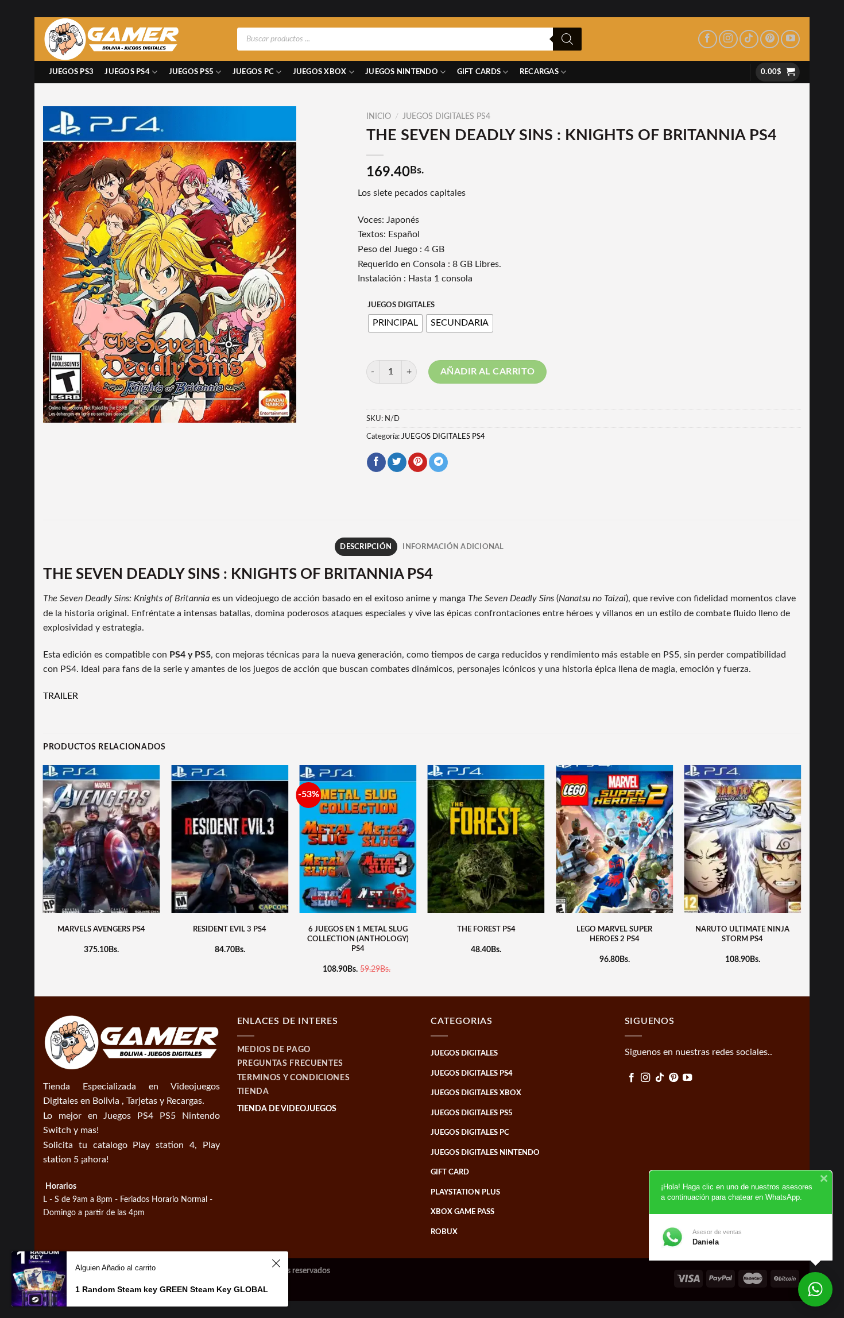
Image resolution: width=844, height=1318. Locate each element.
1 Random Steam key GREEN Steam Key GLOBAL (171, 1289)
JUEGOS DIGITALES (401, 305)
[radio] (395, 323)
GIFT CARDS (479, 71)
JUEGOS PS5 (191, 71)
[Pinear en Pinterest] (417, 462)
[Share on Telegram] (438, 462)
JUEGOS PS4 (127, 71)
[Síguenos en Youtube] (790, 39)
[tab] (366, 547)
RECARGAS (539, 71)
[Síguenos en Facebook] (707, 39)
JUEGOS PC (253, 71)
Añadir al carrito (487, 371)
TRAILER (60, 696)
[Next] (800, 879)
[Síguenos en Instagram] (728, 39)
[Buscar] (567, 39)
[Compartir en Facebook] (376, 462)
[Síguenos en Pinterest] (769, 39)
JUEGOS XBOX (320, 71)
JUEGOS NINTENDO (401, 71)
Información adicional (453, 546)
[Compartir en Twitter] (397, 462)
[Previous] (43, 879)
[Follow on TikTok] (749, 39)
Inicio (378, 117)
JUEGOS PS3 (71, 71)
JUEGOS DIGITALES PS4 (446, 117)
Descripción (366, 546)
